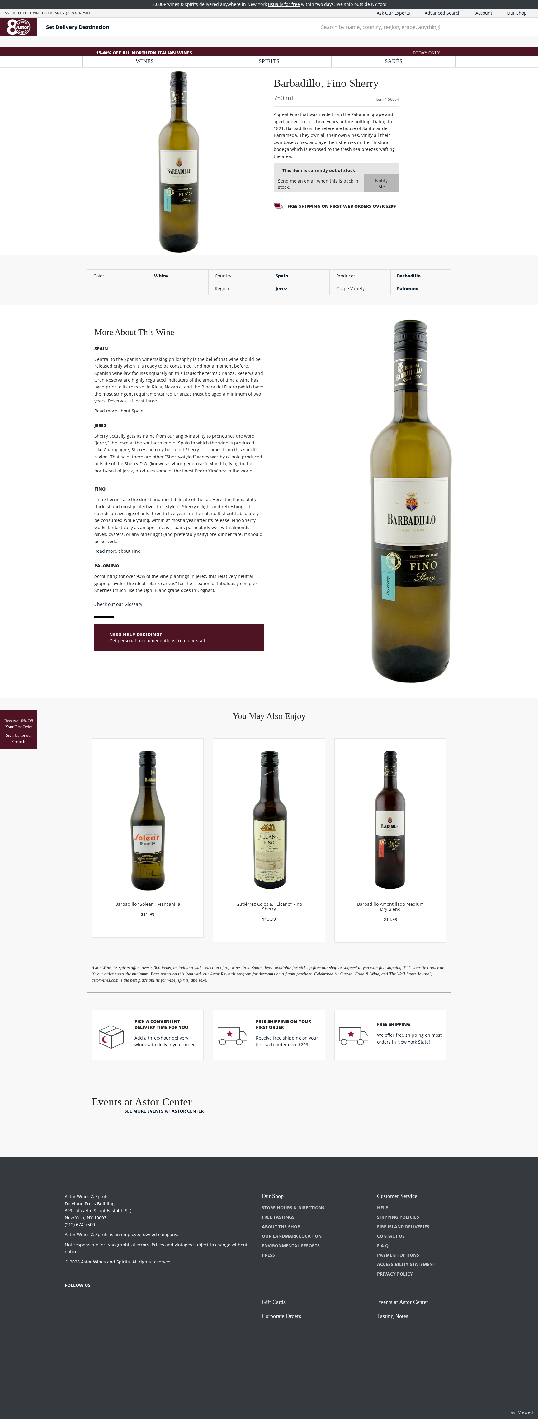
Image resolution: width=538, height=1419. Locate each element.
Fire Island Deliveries (403, 1227)
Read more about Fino (117, 551)
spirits (269, 61)
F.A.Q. (383, 1246)
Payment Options (398, 1255)
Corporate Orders (281, 1316)
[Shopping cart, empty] (523, 27)
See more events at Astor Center (164, 1111)
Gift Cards (274, 1302)
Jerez (281, 288)
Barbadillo (409, 276)
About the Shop (281, 1227)
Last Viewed (520, 1412)
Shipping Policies (398, 1217)
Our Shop (517, 13)
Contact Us (391, 1236)
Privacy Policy (395, 1274)
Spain (282, 276)
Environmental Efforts (291, 1246)
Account (483, 13)
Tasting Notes (392, 1316)
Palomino (407, 288)
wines (145, 61)
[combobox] (411, 27)
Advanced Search (443, 13)
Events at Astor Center (402, 1302)
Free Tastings (278, 1217)
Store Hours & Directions (293, 1208)
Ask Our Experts (393, 13)
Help (382, 1208)
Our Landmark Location (292, 1236)
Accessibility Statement (406, 1264)
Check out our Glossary (118, 604)
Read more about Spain (119, 411)
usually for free (284, 4)
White (161, 276)
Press (268, 1255)
